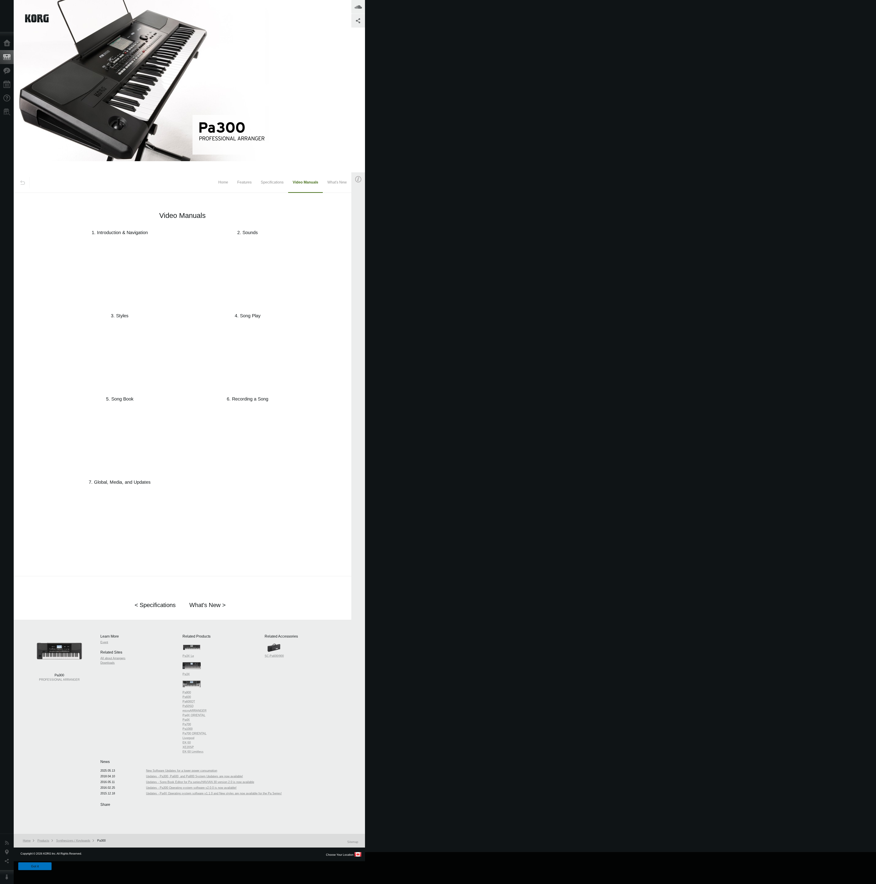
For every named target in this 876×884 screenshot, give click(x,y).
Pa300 (101, 840)
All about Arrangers (112, 658)
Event (362, 259)
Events (8, 84)
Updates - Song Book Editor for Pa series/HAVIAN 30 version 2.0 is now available (200, 782)
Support (8, 98)
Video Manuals (305, 182)
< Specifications (155, 605)
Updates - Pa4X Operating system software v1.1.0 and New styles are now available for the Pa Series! (214, 793)
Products (8, 57)
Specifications (272, 182)
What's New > (207, 605)
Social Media (8, 861)
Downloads (107, 662)
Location (8, 852)
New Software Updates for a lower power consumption (181, 770)
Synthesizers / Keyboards (73, 840)
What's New (337, 182)
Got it (35, 866)
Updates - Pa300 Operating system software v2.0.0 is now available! (191, 787)
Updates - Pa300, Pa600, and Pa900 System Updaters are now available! (194, 776)
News (8, 843)
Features (8, 71)
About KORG (8, 877)
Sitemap (352, 842)
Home (8, 43)
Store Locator (8, 112)
